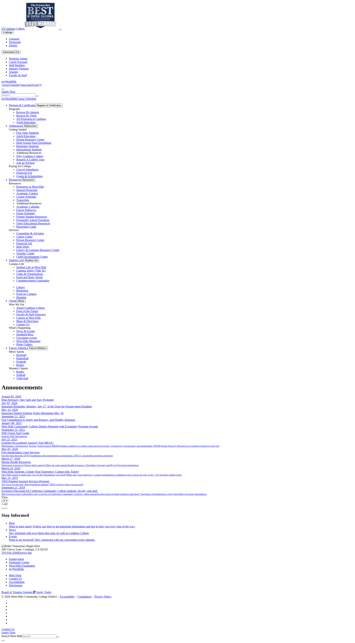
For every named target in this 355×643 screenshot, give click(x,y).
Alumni (13, 72)
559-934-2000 (9, 552)
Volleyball (22, 378)
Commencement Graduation (32, 280)
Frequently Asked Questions (32, 220)
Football (21, 361)
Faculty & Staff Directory (31, 314)
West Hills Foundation (22, 565)
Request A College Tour (30, 159)
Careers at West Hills (28, 317)
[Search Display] (2, 89)
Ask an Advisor (25, 162)
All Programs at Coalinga (31, 119)
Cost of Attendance (27, 169)
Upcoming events (26, 337)
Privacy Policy (103, 596)
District (13, 45)
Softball (20, 375)
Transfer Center (25, 253)
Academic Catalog (27, 193)
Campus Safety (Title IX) (31, 270)
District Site (25, 552)
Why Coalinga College (29, 156)
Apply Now (8, 91)
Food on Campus (26, 293)
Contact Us (22, 324)
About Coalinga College (30, 307)
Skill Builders (17, 65)
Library (20, 287)
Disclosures (15, 585)
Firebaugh (15, 42)
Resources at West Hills (30, 186)
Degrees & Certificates (22, 105)
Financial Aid (24, 172)
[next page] (5, 508)
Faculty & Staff (18, 75)
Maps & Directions (27, 321)
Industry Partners (19, 68)
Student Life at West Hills (31, 267)
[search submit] (37, 96)
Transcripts (22, 200)
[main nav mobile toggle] (60, 29)
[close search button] (2, 640)
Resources (15, 179)
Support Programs (26, 190)
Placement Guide (26, 226)
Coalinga (7, 32)
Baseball (21, 355)
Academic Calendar (27, 206)
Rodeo (20, 365)
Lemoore (14, 38)
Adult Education (26, 122)
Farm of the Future (27, 311)
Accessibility (67, 596)
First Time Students (27, 132)
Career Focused (18, 62)
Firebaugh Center (19, 562)
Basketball (22, 358)
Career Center (24, 236)
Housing (21, 297)
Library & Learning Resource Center (37, 250)
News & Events (25, 331)
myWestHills (8, 81)
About (12, 300)
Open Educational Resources (33, 223)
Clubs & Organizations (29, 273)
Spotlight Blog (24, 334)
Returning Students (27, 146)
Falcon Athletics (18, 348)
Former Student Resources (31, 216)
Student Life (16, 260)
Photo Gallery (24, 344)
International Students (29, 149)
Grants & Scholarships (29, 176)
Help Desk (22, 246)
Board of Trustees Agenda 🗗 (18, 592)
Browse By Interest (27, 112)
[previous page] (2, 508)
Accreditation (17, 582)
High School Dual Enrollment (33, 142)
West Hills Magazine (28, 341)
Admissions (16, 125)
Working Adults (18, 58)
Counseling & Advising (30, 233)
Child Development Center (32, 256)
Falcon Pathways (26, 210)
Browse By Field (26, 115)
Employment (16, 559)
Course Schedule (26, 98)
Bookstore (22, 290)
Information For (11, 52)
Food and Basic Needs (29, 277)
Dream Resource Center (30, 139)
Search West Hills (11, 636)
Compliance (85, 596)
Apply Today (44, 592)
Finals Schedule (25, 213)
